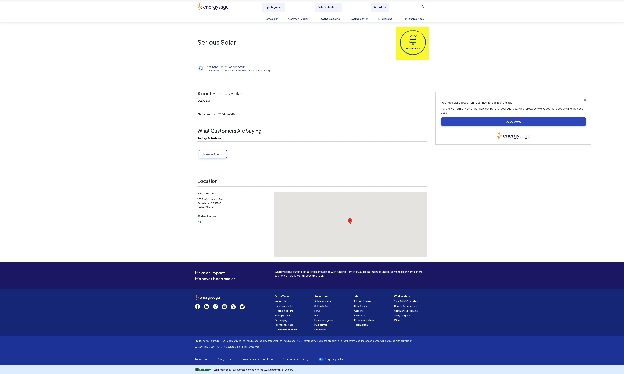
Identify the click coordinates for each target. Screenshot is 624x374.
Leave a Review (213, 154)
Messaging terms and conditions (257, 359)
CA (199, 222)
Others (398, 320)
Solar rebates (321, 305)
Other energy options (286, 329)
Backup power (282, 315)
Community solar (284, 305)
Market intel (320, 324)
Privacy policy (224, 359)
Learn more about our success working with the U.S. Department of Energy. (253, 369)
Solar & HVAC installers (406, 301)
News (317, 310)
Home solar (281, 301)
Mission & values (362, 301)
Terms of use (201, 359)
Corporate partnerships (406, 305)
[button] (350, 221)
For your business (284, 324)
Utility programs (402, 315)
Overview (203, 100)
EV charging (281, 320)
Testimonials (361, 324)
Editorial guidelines (364, 320)
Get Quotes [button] (513, 121)
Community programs (406, 310)
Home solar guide (323, 320)
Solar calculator (322, 301)
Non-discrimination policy (295, 359)
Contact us (360, 315)
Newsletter (320, 329)
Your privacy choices (334, 359)
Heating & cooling (284, 310)
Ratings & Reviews (209, 138)
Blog (316, 315)
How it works (361, 305)
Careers (358, 310)
